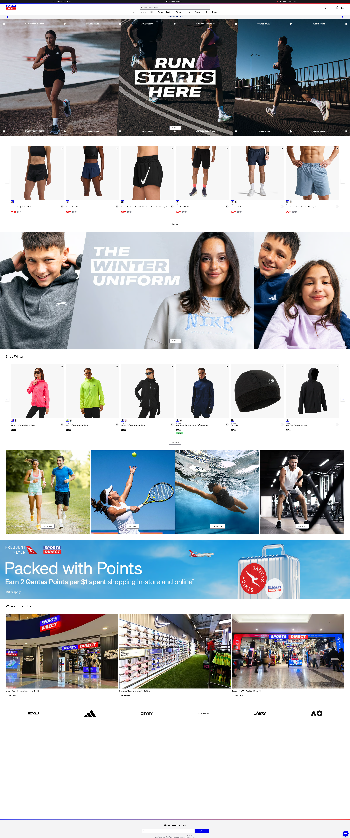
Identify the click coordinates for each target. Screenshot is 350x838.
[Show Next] (342, 181)
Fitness (178, 12)
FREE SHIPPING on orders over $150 (62, 1)
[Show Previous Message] (7, 17)
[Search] (142, 7)
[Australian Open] (316, 713)
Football (160, 12)
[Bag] (342, 7)
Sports (188, 12)
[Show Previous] (7, 181)
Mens (133, 12)
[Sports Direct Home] (11, 7)
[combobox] (175, 7)
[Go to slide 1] (173, 138)
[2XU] (33, 713)
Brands (214, 12)
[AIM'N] (146, 713)
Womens (143, 12)
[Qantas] (175, 569)
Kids (151, 12)
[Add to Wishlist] (62, 148)
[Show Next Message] (342, 17)
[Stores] (325, 7)
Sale (206, 12)
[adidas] (90, 713)
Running (168, 12)
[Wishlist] (331, 7)
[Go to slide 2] (176, 138)
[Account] (337, 7)
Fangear (197, 12)
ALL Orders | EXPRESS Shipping (174, 1)
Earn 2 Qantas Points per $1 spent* (288, 1)
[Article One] (203, 713)
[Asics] (260, 713)
